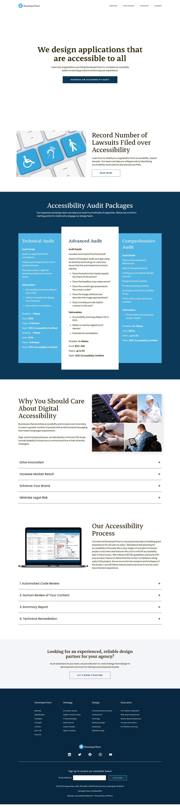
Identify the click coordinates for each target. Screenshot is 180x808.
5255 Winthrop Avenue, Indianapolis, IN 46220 (106, 786)
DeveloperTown (84, 791)
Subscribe (118, 778)
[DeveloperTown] (29, 6)
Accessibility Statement (84, 796)
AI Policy (109, 796)
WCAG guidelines (135, 554)
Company (38, 719)
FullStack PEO (96, 791)
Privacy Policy (100, 796)
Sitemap (70, 796)
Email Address (65, 777)
